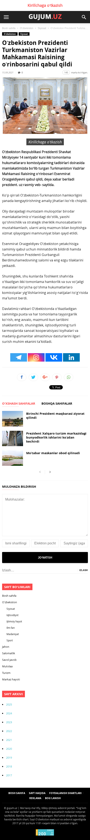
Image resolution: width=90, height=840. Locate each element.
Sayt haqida (37, 793)
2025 (9, 704)
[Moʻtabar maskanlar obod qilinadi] (12, 458)
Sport (9, 640)
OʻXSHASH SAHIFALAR (18, 404)
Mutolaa (7, 666)
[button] (84, 17)
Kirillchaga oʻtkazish (45, 5)
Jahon (5, 647)
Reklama (35, 798)
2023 (9, 722)
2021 (9, 740)
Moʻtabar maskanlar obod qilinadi (53, 453)
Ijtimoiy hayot (14, 621)
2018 (9, 766)
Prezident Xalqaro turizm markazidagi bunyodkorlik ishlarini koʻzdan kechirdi (56, 437)
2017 (9, 775)
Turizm (6, 673)
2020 (9, 749)
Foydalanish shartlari (65, 793)
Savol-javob (9, 660)
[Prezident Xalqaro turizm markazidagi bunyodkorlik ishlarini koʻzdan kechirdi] (12, 438)
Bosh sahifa (8, 28)
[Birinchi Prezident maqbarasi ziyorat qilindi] (12, 418)
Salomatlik (8, 653)
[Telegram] (18, 357)
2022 (9, 731)
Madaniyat (12, 634)
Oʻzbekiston (26, 28)
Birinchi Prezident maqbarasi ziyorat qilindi (55, 415)
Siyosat (42, 28)
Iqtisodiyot (12, 615)
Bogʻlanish (53, 798)
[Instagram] (36, 357)
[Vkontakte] (53, 357)
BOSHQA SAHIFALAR (56, 404)
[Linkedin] (71, 357)
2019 (9, 757)
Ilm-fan (10, 627)
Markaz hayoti (11, 679)
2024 (9, 713)
